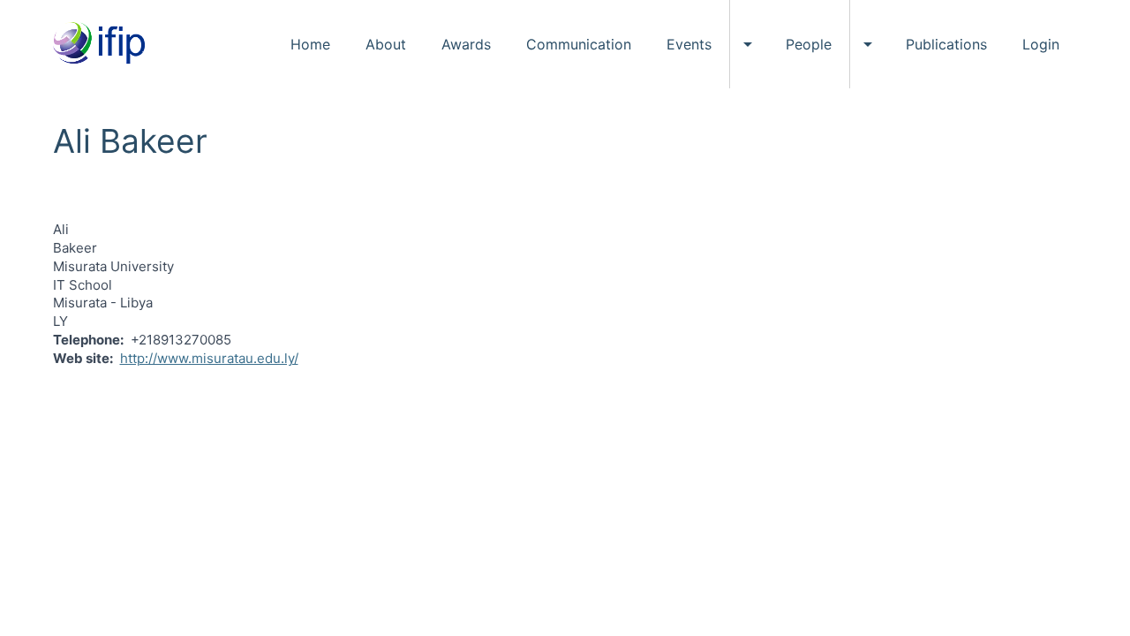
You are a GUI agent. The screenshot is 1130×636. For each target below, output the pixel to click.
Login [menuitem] (1040, 44)
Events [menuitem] (689, 44)
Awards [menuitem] (466, 44)
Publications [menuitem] (946, 44)
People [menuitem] (809, 44)
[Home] (105, 44)
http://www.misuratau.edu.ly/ (209, 358)
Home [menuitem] (310, 44)
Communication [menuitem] (578, 44)
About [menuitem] (385, 44)
